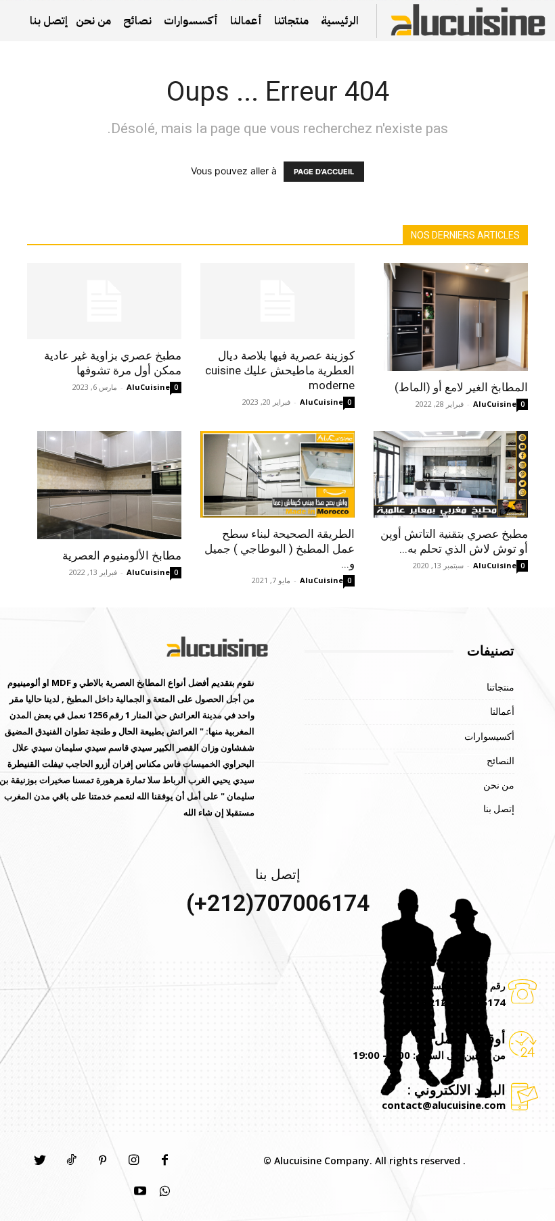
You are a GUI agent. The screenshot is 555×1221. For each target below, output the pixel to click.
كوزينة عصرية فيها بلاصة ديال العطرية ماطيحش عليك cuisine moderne (280, 370)
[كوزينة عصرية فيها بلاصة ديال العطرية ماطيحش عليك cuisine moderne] (277, 301)
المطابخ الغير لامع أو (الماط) (461, 387)
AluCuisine (148, 387)
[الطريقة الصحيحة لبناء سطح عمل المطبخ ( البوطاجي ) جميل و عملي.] (277, 474)
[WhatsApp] (164, 1192)
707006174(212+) (278, 902)
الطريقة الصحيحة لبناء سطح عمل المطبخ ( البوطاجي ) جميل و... (279, 548)
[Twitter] (40, 1161)
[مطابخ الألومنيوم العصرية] (104, 485)
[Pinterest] (102, 1161)
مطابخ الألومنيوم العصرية (121, 555)
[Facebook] (164, 1161)
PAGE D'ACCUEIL (324, 171)
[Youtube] (140, 1192)
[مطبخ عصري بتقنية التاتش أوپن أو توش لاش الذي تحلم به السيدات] (451, 474)
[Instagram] (133, 1161)
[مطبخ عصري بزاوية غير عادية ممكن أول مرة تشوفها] (104, 301)
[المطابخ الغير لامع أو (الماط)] (451, 317)
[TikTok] (71, 1161)
